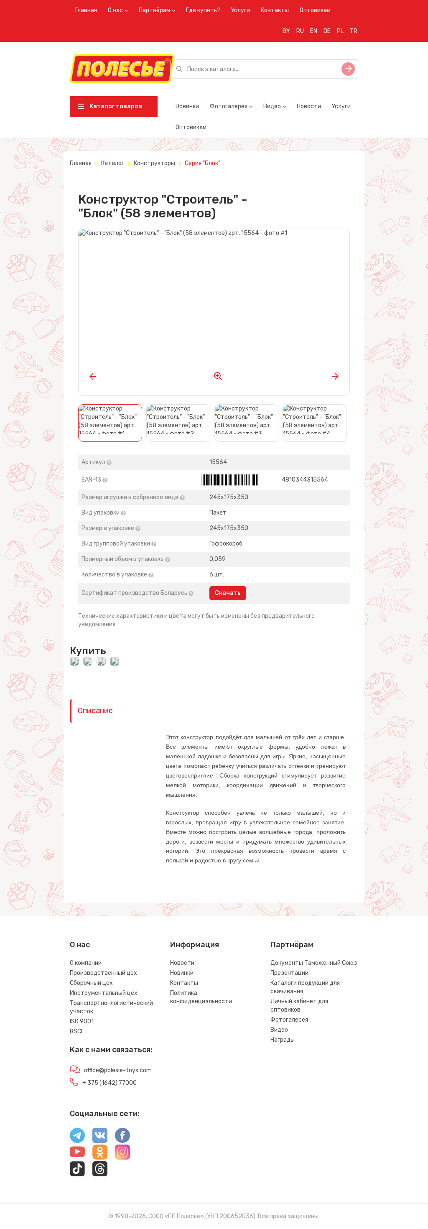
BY (286, 31)
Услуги (240, 10)
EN (313, 31)
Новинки (187, 106)
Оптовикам (315, 10)
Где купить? (203, 10)
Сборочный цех (91, 983)
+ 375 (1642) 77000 (109, 1082)
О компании (86, 962)
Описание (95, 710)
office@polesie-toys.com (118, 1070)
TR (353, 31)
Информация (194, 944)
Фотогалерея (228, 106)
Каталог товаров (115, 106)
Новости (309, 106)
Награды (282, 1039)
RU (300, 31)
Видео (272, 106)
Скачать (228, 593)
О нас (115, 10)
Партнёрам (154, 10)
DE (327, 31)
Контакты (275, 10)
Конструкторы (154, 163)
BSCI (76, 1031)
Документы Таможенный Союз (313, 962)
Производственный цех (103, 973)
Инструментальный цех (104, 993)
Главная (86, 10)
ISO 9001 (82, 1021)
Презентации (289, 973)
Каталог (112, 163)
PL (340, 31)
